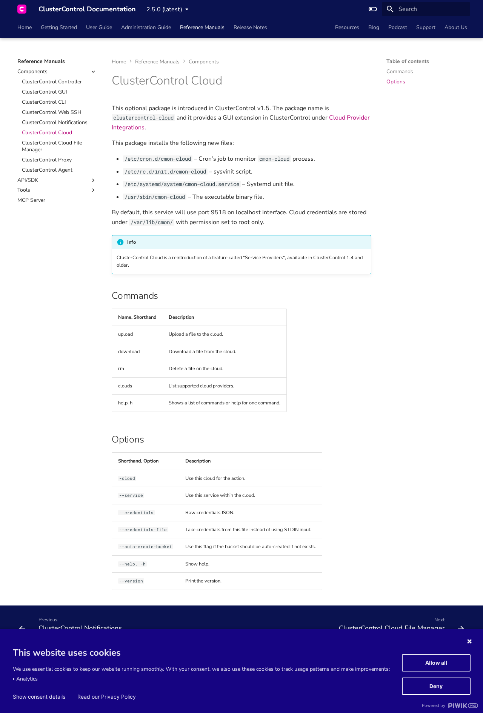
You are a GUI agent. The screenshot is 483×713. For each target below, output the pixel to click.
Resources (347, 27)
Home (24, 27)
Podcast (397, 27)
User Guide (99, 27)
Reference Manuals (202, 27)
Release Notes (250, 27)
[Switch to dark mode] (372, 9)
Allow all (436, 662)
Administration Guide (146, 27)
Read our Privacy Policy (106, 697)
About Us (456, 27)
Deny (436, 686)
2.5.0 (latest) (164, 9)
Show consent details (39, 697)
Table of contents (407, 61)
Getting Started (59, 27)
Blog (373, 27)
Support (425, 27)
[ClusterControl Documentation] (21, 9)
